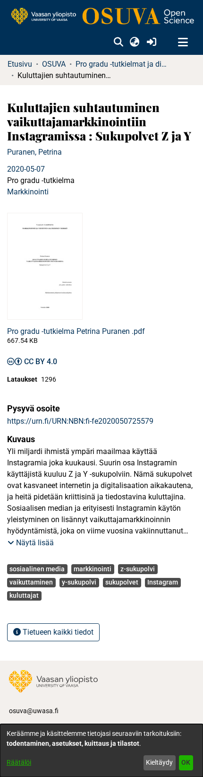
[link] (101, 17)
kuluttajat (24, 595)
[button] (118, 42)
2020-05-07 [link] (26, 169)
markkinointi (92, 569)
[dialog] (101, 750)
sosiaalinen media (37, 569)
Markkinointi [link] (28, 191)
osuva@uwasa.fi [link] (34, 711)
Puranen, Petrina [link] (34, 152)
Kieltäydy (159, 762)
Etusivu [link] (20, 64)
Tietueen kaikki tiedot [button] (57, 632)
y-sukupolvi (79, 582)
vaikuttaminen (31, 582)
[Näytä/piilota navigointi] (182, 43)
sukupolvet (121, 582)
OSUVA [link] (54, 64)
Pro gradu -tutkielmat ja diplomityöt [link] (123, 64)
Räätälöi (19, 762)
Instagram (162, 582)
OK (185, 762)
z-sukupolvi (137, 569)
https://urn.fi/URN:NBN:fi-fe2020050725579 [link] (80, 421)
